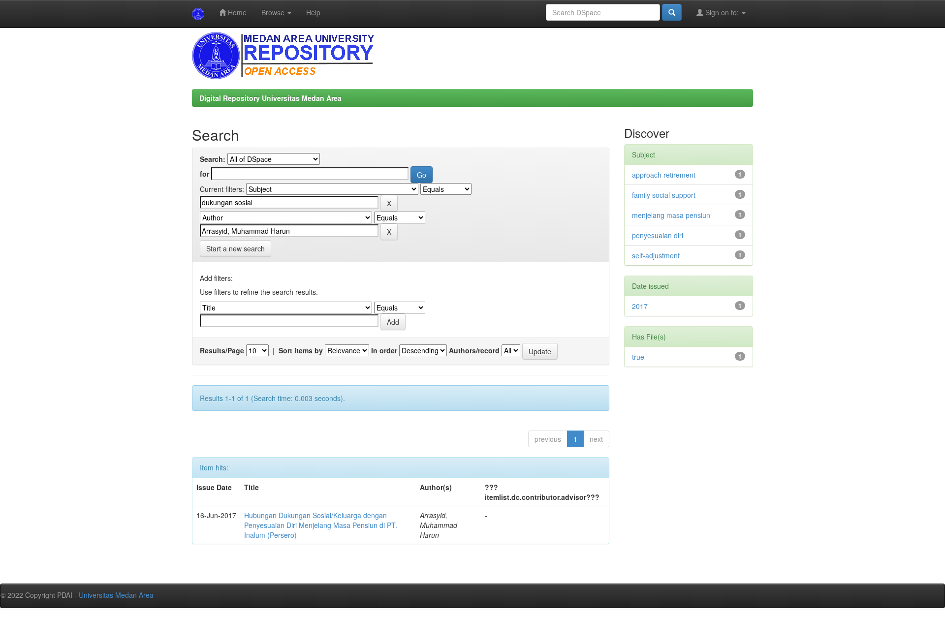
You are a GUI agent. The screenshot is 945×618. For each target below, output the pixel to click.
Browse (273, 12)
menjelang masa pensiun (671, 215)
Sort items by (301, 350)
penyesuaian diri (657, 235)
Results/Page (222, 350)
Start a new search (235, 248)
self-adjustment (656, 255)
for (204, 174)
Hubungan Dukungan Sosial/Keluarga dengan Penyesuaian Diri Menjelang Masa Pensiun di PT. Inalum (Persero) (320, 525)
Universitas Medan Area (116, 595)
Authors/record (474, 350)
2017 (640, 306)
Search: (212, 159)
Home (236, 12)
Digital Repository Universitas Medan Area (270, 98)
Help (313, 12)
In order (384, 350)
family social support (663, 195)
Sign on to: (722, 12)
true (638, 357)
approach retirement (663, 175)
